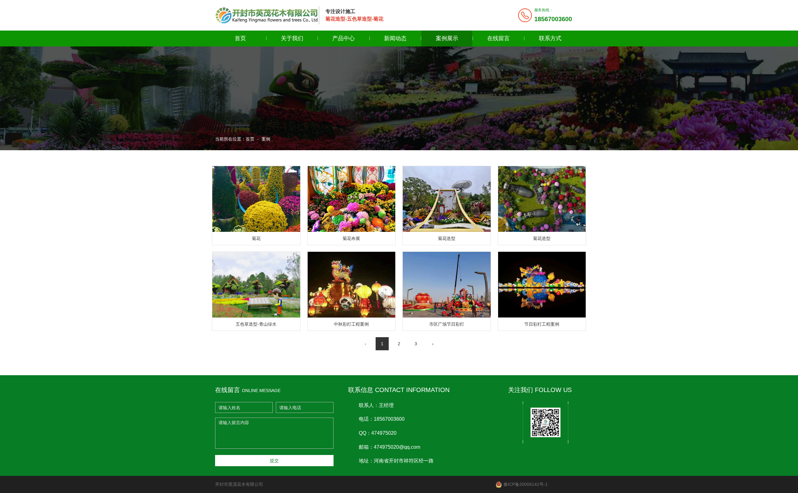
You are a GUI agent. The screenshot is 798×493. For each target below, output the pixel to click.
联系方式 (550, 38)
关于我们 (292, 38)
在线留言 (498, 38)
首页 (240, 38)
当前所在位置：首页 (235, 138)
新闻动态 (395, 38)
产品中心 (343, 38)
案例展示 (447, 38)
